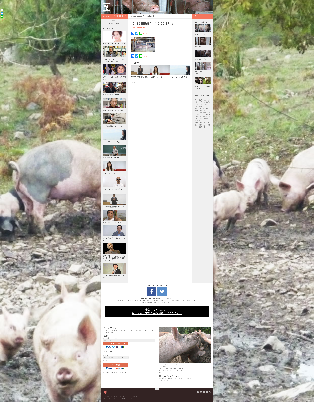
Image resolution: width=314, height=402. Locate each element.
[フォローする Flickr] (122, 16)
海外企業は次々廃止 (200, 59)
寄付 (160, 372)
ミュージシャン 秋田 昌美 (178, 77)
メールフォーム (163, 380)
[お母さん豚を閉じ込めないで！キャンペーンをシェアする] (152, 296)
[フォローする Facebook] (114, 16)
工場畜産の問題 (163, 366)
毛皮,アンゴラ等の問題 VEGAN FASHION (171, 368)
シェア (145, 34)
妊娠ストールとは (200, 34)
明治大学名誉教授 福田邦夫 (112, 157)
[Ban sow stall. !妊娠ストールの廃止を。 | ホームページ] (106, 7)
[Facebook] (2, 10)
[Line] (2, 16)
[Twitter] (2, 13)
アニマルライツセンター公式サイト (169, 364)
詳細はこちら (109, 332)
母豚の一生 (198, 46)
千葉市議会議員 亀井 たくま (112, 126)
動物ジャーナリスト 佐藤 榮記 (113, 222)
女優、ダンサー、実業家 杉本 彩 (115, 43)
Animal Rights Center (138, 28)
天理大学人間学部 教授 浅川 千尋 (114, 207)
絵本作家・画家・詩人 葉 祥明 (113, 110)
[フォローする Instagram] (125, 16)
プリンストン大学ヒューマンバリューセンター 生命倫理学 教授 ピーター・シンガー (114, 258)
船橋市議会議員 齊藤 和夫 (112, 95)
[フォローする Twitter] (117, 16)
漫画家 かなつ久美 (156, 77)
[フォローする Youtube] (120, 16)
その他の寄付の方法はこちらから (114, 372)
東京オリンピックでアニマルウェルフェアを (172, 370)
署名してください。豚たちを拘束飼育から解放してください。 (157, 311)
